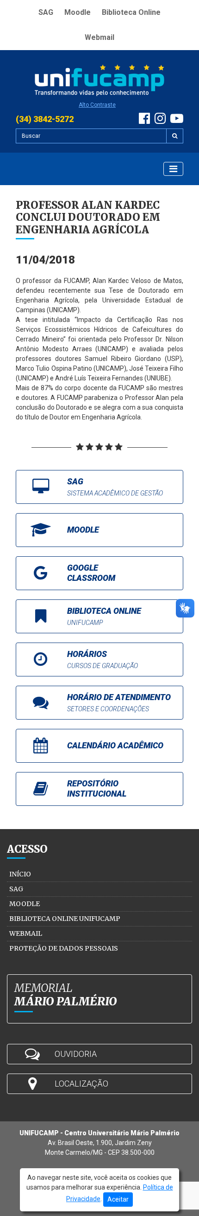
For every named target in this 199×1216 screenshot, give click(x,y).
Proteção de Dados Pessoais (63, 948)
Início (20, 874)
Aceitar (118, 1199)
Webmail (99, 37)
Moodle (77, 12)
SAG (45, 12)
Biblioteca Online (131, 12)
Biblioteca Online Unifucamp (64, 918)
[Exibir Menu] (173, 169)
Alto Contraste (97, 105)
